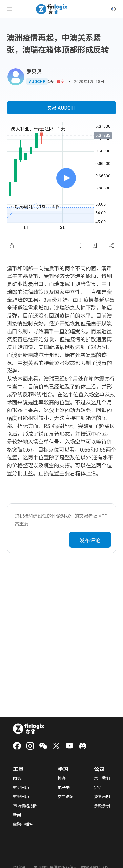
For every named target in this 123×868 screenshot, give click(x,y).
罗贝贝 (34, 71)
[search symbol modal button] (114, 9)
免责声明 (102, 796)
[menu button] (9, 9)
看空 (60, 81)
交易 (61, 107)
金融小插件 (23, 824)
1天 (51, 81)
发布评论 (89, 540)
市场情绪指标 (25, 805)
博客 (62, 778)
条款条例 (102, 805)
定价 (98, 787)
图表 (17, 778)
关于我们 (102, 778)
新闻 (17, 814)
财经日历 (21, 787)
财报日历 (21, 796)
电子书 (64, 787)
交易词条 (65, 796)
